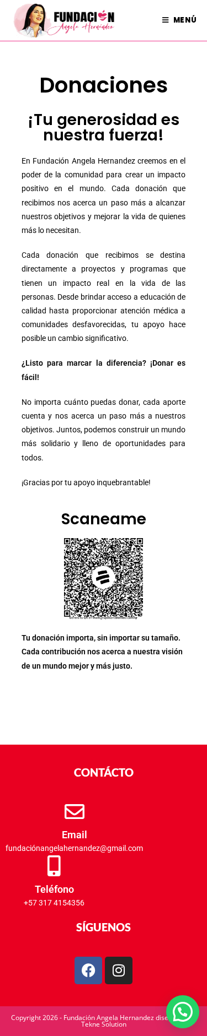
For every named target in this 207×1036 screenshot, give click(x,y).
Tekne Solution (103, 1024)
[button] (182, 1011)
